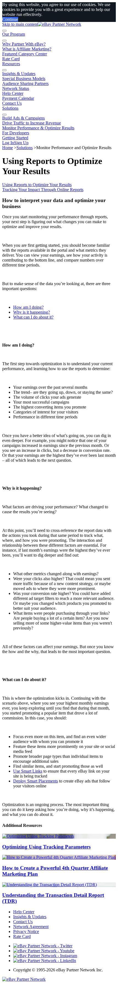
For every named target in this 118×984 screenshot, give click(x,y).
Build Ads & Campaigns (23, 118)
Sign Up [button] (21, 142)
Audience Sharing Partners (25, 83)
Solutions (10, 108)
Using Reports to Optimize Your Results (37, 184)
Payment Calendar (18, 98)
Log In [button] (8, 142)
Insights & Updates (18, 73)
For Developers (15, 133)
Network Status (15, 88)
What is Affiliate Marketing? (26, 49)
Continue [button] (10, 19)
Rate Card (11, 58)
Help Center (12, 93)
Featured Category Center (24, 54)
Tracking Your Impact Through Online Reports (42, 189)
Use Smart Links (27, 771)
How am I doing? (28, 307)
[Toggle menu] (4, 31)
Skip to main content (20, 24)
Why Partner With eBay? (24, 44)
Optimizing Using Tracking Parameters (46, 847)
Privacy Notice (26, 931)
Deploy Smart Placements (35, 781)
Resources (11, 63)
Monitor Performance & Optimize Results (38, 128)
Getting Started (15, 137)
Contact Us (12, 103)
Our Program (13, 34)
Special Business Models (23, 78)
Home (7, 147)
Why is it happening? (31, 312)
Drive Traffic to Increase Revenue (31, 123)
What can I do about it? (33, 317)
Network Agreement (31, 926)
